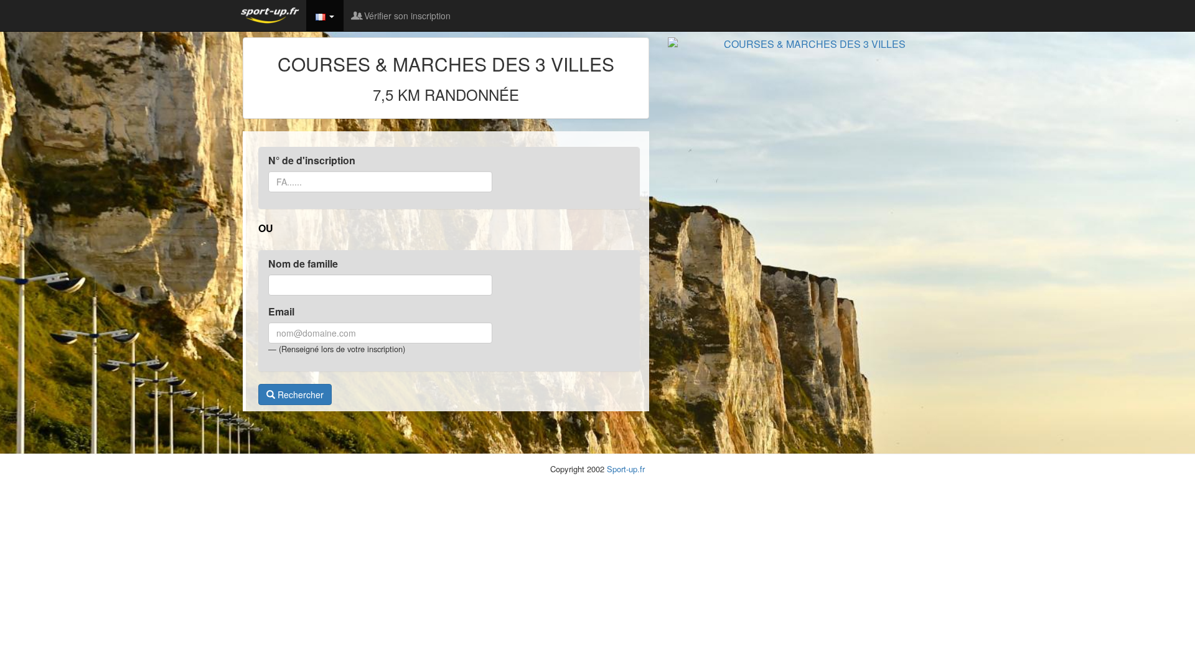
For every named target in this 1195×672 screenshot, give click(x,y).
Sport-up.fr (626, 469)
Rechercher (299, 394)
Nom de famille (303, 264)
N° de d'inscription (311, 160)
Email (281, 312)
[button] (325, 15)
